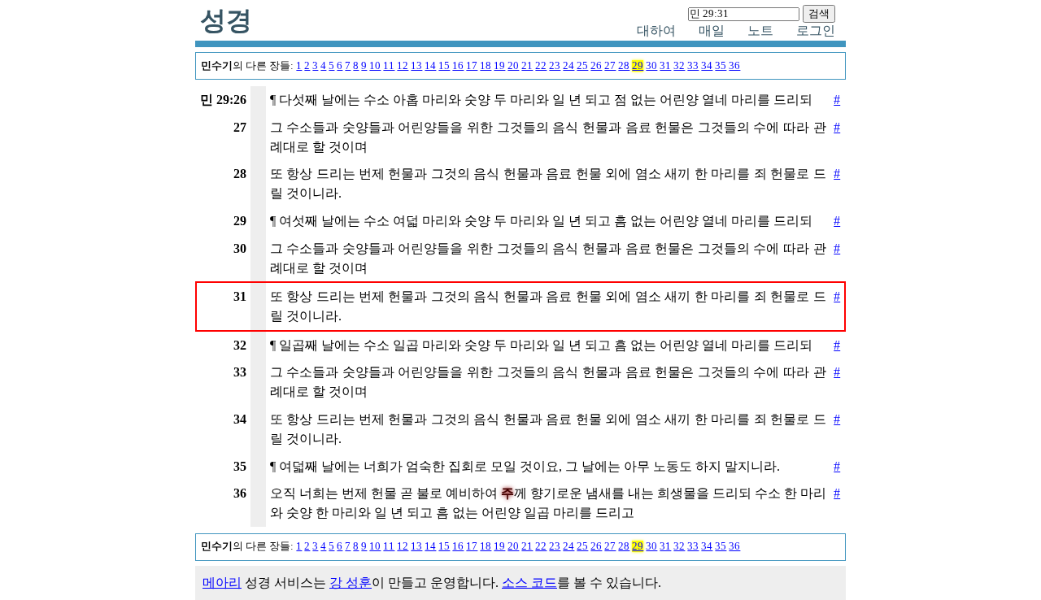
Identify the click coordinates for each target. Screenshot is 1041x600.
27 (610, 66)
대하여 (656, 30)
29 (637, 66)
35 (720, 66)
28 (623, 66)
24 (568, 66)
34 (706, 66)
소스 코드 (529, 582)
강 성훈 (350, 582)
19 (499, 66)
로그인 (815, 30)
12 (402, 66)
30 (651, 66)
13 (416, 66)
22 (541, 66)
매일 (712, 30)
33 (693, 66)
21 (527, 66)
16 (458, 66)
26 (596, 66)
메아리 (222, 582)
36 (734, 66)
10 (375, 66)
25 (582, 66)
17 (471, 66)
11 (388, 66)
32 (679, 66)
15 (444, 66)
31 (665, 66)
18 (485, 66)
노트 (760, 30)
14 (430, 66)
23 (554, 66)
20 (513, 66)
